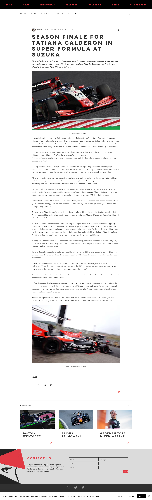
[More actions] (118, 29)
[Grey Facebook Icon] (83, 488)
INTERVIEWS (45, 13)
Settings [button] (119, 496)
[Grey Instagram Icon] (68, 488)
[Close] (149, 496)
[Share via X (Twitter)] (39, 385)
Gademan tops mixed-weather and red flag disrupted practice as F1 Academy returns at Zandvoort (113, 435)
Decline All (130, 496)
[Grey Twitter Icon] (76, 488)
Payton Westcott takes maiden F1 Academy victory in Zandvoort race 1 (37, 435)
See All (129, 405)
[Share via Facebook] (33, 385)
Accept (141, 496)
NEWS (33, 13)
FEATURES (59, 13)
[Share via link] (51, 385)
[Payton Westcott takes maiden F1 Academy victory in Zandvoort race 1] (37, 419)
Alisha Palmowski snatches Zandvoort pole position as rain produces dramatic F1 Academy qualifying (74, 435)
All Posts (23, 13)
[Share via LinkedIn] (45, 385)
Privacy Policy (94, 496)
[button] (129, 13)
